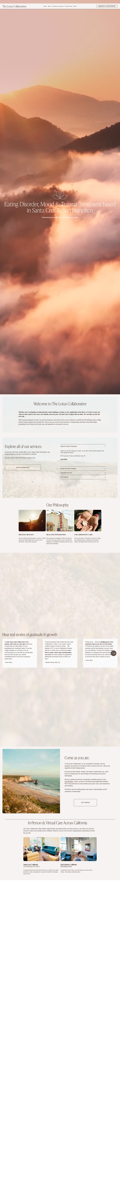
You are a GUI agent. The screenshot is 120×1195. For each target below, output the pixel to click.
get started (85, 802)
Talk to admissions (23, 467)
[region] (60, 653)
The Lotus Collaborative (14, 6)
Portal (74, 6)
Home (45, 6)
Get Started (55, 6)
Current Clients (68, 6)
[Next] (113, 653)
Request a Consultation (107, 6)
